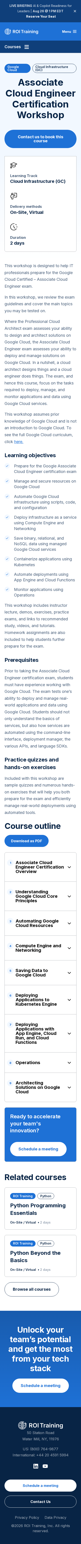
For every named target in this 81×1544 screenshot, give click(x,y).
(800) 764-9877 (44, 1449)
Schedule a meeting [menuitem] (40, 1485)
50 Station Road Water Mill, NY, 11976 (40, 1435)
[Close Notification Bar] (75, 11)
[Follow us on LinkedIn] (35, 1466)
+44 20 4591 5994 (52, 1455)
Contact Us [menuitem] (40, 1501)
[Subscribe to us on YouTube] (45, 1466)
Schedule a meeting (38, 1149)
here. (18, 441)
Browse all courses (32, 1289)
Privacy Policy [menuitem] (27, 1517)
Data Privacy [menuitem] (55, 1517)
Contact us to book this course (40, 138)
